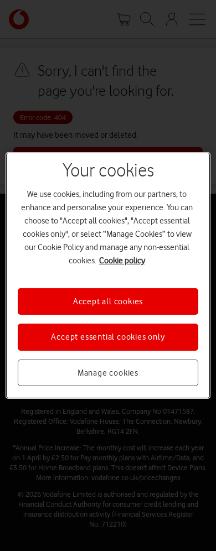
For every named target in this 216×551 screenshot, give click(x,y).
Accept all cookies (108, 301)
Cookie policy (122, 261)
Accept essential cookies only (107, 337)
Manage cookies (108, 373)
